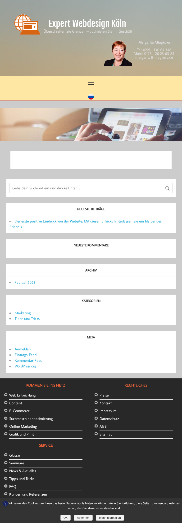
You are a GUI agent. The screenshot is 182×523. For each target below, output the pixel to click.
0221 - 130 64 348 (157, 49)
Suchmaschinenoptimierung (31, 418)
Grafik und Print (21, 434)
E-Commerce (19, 410)
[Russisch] (91, 98)
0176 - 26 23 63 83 (159, 53)
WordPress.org (25, 366)
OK (66, 517)
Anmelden (23, 349)
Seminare (16, 463)
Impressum (108, 410)
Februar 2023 (25, 282)
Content (15, 403)
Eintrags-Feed (25, 354)
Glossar (14, 455)
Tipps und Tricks (27, 318)
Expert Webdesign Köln (87, 23)
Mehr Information (110, 517)
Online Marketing (23, 426)
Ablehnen (83, 517)
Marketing (23, 312)
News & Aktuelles (22, 470)
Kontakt (106, 403)
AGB (103, 426)
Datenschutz (109, 418)
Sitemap (106, 434)
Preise (104, 395)
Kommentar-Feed (28, 360)
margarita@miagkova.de (154, 57)
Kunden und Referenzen (28, 494)
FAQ (12, 486)
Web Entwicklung (22, 395)
